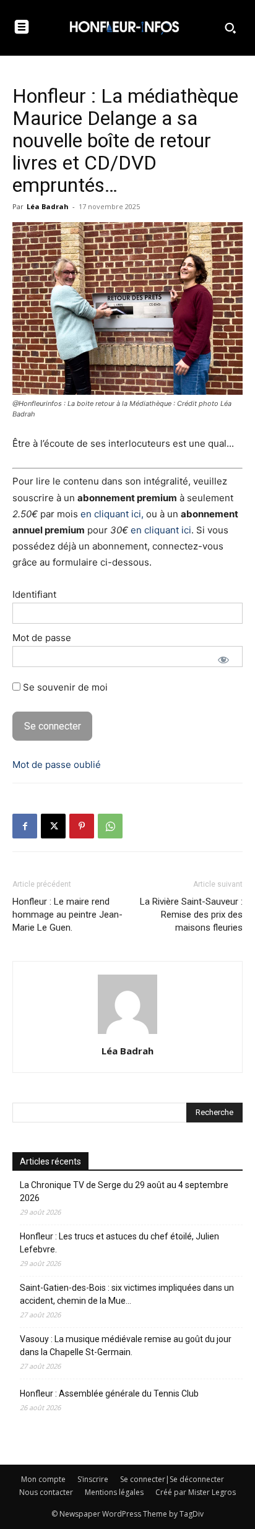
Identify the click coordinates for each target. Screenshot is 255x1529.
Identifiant (34, 594)
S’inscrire (92, 1479)
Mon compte (43, 1479)
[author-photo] (127, 1033)
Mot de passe (41, 638)
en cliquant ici (161, 530)
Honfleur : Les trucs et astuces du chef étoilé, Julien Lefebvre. (119, 1242)
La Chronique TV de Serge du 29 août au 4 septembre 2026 (124, 1191)
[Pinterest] (81, 826)
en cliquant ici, (112, 514)
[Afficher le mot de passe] (223, 659)
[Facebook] (24, 826)
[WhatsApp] (110, 826)
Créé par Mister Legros (195, 1492)
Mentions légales (114, 1492)
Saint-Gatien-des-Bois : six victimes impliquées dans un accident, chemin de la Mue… (127, 1294)
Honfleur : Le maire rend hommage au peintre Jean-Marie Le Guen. (67, 914)
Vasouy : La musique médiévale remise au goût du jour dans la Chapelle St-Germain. (125, 1345)
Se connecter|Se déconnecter (172, 1479)
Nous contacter (46, 1492)
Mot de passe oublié (56, 764)
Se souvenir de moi (64, 687)
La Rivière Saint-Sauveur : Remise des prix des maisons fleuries (191, 914)
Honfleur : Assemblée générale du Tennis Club (109, 1393)
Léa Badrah (48, 206)
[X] (53, 826)
